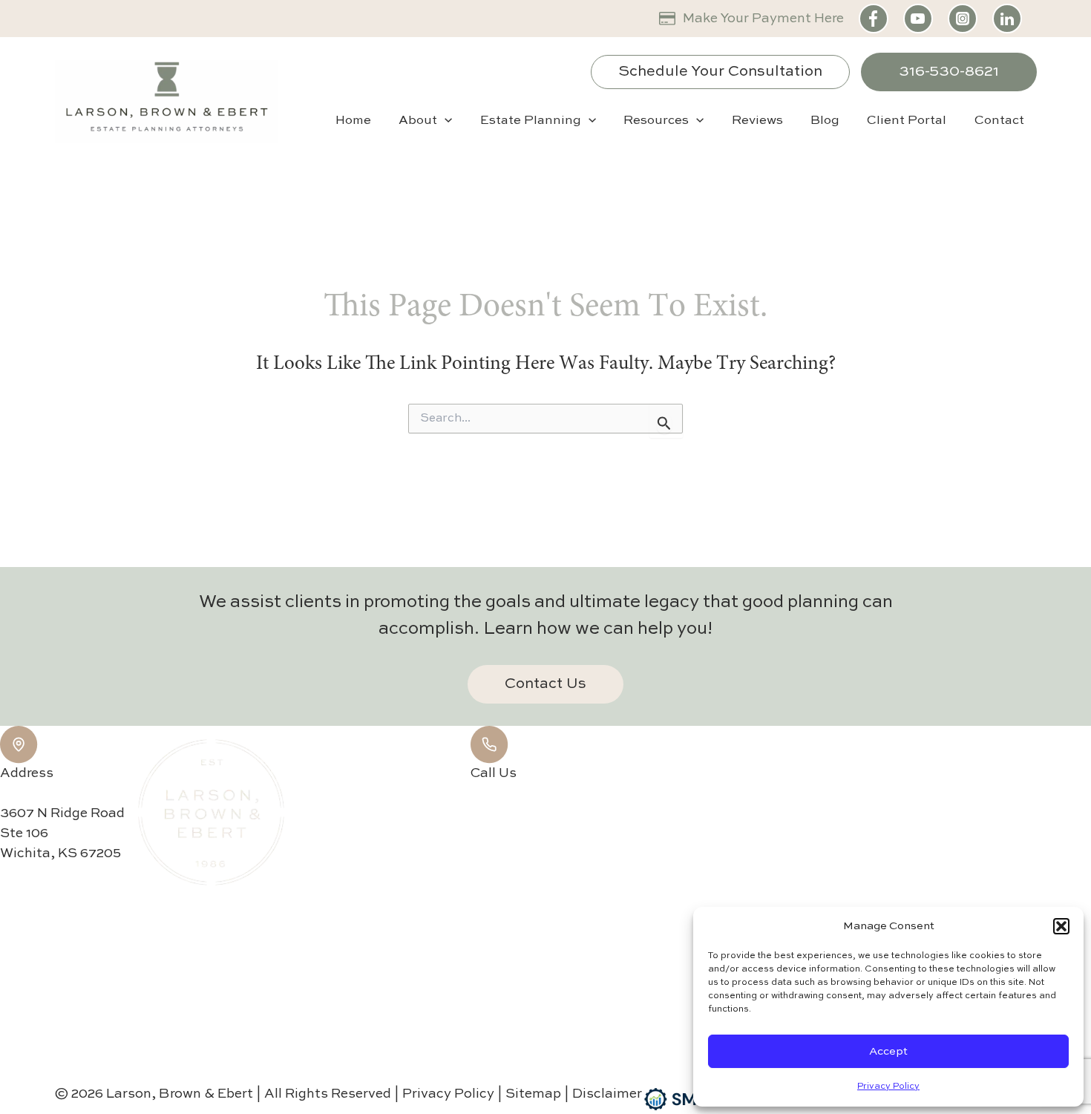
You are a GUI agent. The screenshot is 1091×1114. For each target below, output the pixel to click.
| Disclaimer (603, 1094)
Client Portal (906, 120)
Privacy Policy (888, 1086)
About (418, 120)
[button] (1061, 926)
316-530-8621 (949, 72)
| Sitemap (530, 1094)
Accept (888, 1051)
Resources (656, 120)
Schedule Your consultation (720, 72)
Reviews (757, 120)
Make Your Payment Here (763, 18)
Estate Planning (530, 120)
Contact (999, 120)
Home (353, 120)
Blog (824, 120)
